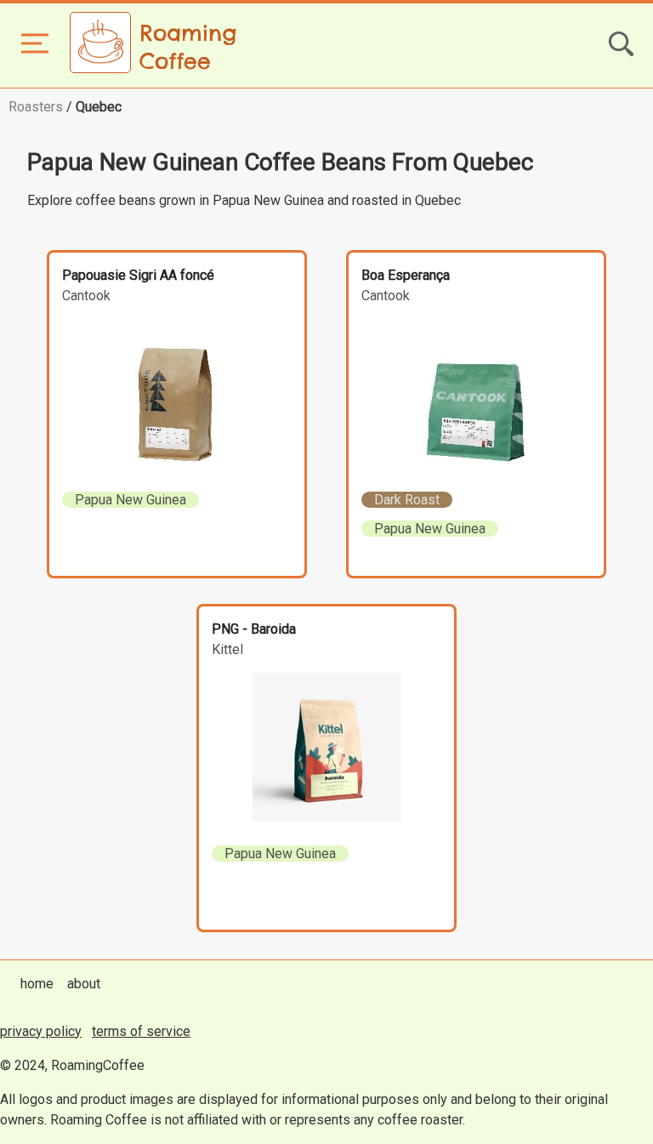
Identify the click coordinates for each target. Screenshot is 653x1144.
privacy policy (41, 1031)
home (37, 984)
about (83, 984)
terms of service (141, 1031)
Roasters (36, 107)
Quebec (99, 107)
